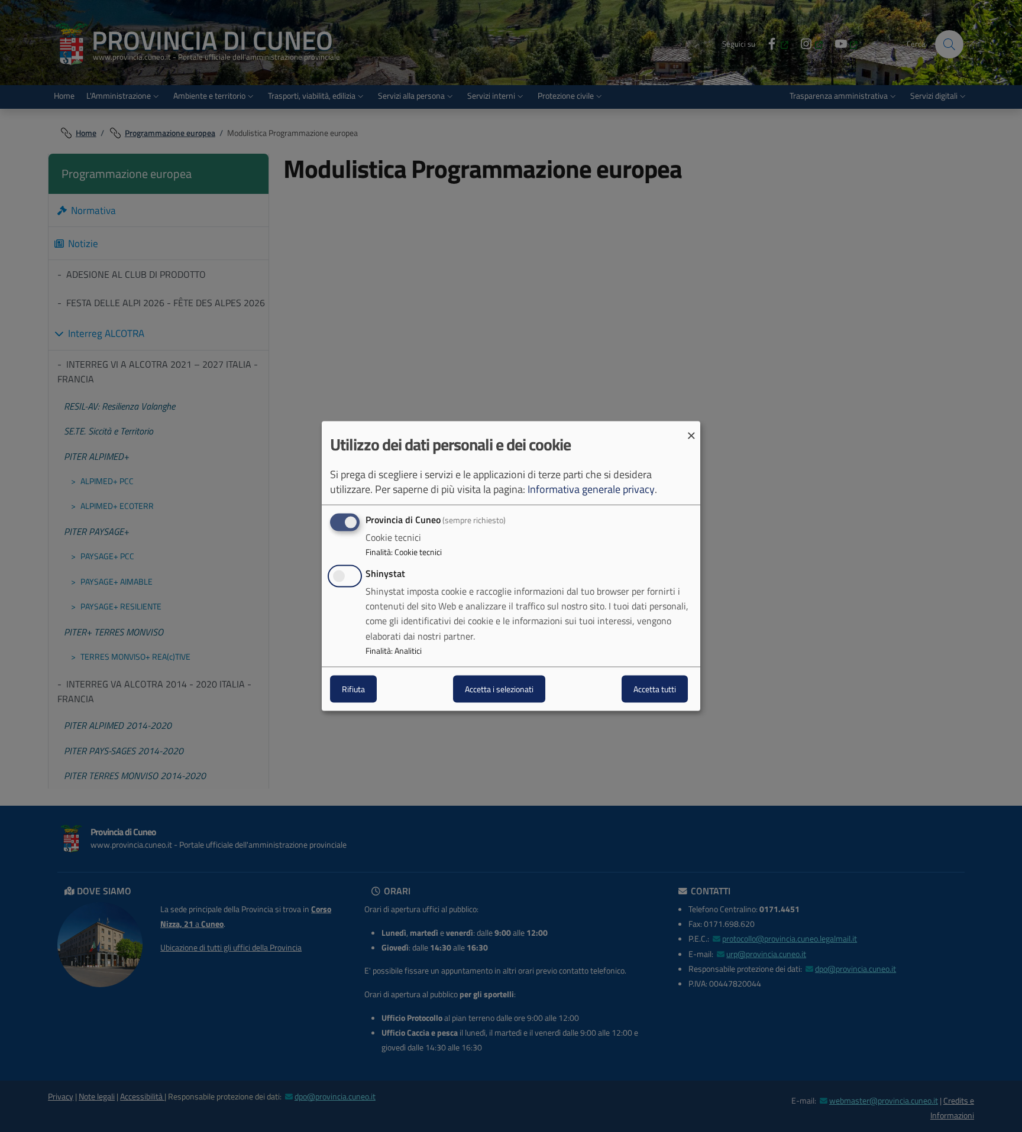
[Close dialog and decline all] (691, 428)
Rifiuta (353, 689)
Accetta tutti (654, 689)
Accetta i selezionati (499, 689)
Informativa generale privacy (591, 488)
